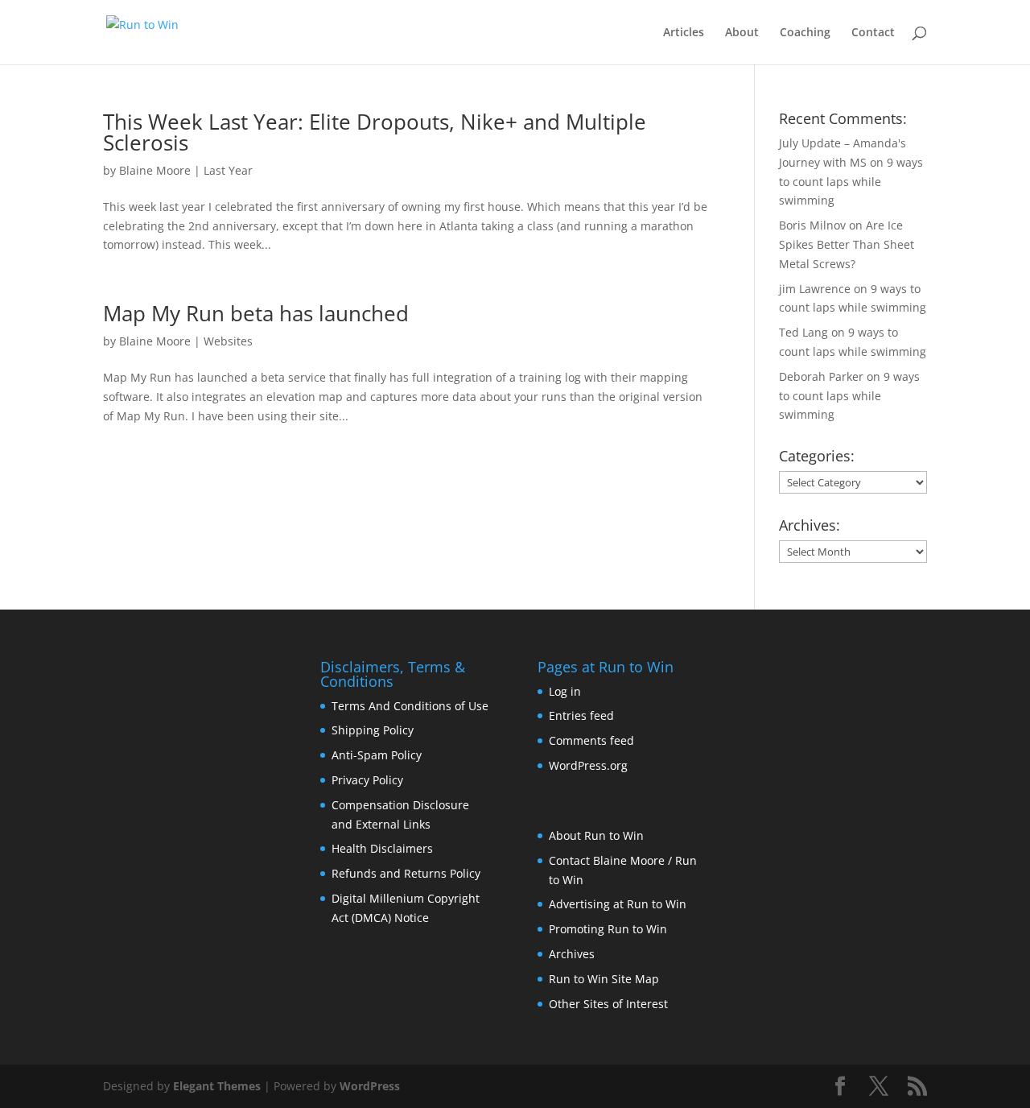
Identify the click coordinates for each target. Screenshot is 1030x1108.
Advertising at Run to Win (617, 904)
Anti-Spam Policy (377, 755)
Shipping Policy (373, 730)
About (742, 33)
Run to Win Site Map (604, 978)
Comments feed (591, 740)
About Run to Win (596, 835)
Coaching (805, 33)
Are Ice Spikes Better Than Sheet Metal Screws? (846, 244)
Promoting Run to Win (608, 928)
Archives (572, 953)
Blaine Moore (155, 170)
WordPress (370, 1086)
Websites (228, 341)
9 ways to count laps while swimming (851, 182)
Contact (873, 33)
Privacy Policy (367, 780)
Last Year (228, 170)
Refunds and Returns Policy (406, 873)
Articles (683, 33)
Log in (565, 691)
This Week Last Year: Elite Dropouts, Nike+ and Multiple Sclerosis (374, 132)
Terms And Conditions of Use (410, 705)
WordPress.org (588, 765)
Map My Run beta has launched (256, 313)
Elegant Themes (217, 1086)
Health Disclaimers (382, 848)
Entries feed (581, 715)
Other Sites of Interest (608, 1003)
